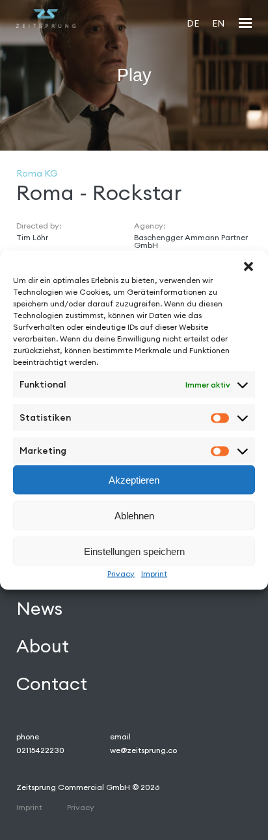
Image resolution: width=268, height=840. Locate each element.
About (42, 646)
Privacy (121, 573)
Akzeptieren (134, 479)
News (39, 608)
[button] (248, 266)
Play (134, 74)
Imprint (154, 573)
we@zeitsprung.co (143, 750)
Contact (51, 684)
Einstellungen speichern (134, 550)
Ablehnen (134, 515)
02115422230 (40, 750)
